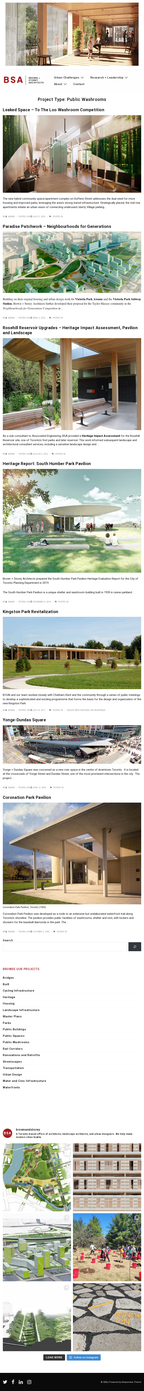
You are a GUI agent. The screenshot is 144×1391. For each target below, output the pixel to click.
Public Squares (13, 1036)
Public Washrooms (16, 1042)
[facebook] (14, 1383)
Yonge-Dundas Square (24, 720)
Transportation (13, 1068)
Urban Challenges (66, 77)
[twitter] (6, 1383)
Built (6, 984)
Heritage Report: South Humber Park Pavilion (47, 463)
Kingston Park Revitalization (30, 611)
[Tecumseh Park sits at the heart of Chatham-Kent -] (37, 1177)
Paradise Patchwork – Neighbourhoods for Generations (57, 226)
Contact (79, 84)
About (58, 84)
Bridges (8, 977)
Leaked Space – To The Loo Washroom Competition (53, 109)
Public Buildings (14, 1029)
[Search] (134, 946)
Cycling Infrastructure (18, 990)
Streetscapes (12, 1061)
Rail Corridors (12, 1048)
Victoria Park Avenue (89, 299)
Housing (9, 1003)
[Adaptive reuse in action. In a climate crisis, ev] (107, 1317)
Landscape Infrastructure (21, 1010)
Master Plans (12, 1016)
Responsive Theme (131, 1382)
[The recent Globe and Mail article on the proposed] (37, 1247)
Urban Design (12, 1074)
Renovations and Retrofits (21, 1055)
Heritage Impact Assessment (101, 436)
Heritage (9, 997)
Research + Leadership (107, 77)
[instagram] (29, 1383)
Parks (7, 1023)
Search (8, 940)
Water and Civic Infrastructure (24, 1081)
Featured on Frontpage (92, 710)
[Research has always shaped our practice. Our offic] (107, 1177)
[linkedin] (21, 1383)
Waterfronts (11, 1087)
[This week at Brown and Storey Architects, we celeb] (107, 1247)
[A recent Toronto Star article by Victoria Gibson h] (37, 1317)
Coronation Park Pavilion (27, 797)
